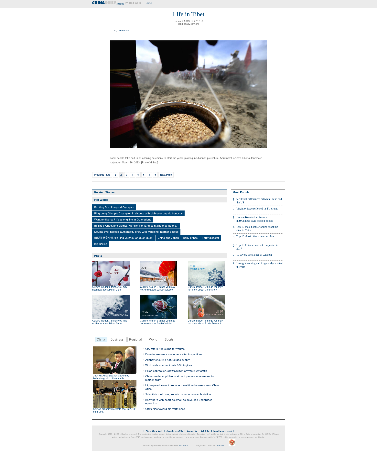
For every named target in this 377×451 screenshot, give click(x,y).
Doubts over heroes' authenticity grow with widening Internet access (136, 231)
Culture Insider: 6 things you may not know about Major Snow (205, 288)
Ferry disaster (210, 237)
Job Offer (205, 431)
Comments (123, 30)
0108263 (183, 445)
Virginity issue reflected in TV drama (257, 208)
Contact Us (192, 431)
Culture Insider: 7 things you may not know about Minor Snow (109, 322)
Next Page (166, 174)
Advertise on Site (175, 431)
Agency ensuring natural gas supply (167, 359)
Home (148, 3)
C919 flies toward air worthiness (165, 408)
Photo (98, 255)
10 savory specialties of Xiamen (254, 254)
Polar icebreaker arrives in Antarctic (176, 370)
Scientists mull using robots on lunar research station (178, 394)
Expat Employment (222, 431)
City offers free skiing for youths (165, 348)
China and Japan (168, 237)
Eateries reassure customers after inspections (173, 354)
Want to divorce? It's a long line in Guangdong (122, 219)
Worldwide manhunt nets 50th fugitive (168, 365)
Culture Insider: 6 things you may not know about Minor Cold (109, 288)
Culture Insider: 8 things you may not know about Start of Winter (157, 322)
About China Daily (154, 431)
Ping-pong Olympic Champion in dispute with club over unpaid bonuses (138, 213)
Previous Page (102, 174)
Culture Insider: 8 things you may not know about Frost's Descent (205, 322)
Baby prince (190, 237)
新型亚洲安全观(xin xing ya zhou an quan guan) (124, 237)
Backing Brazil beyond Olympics (114, 207)
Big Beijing (100, 243)
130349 (220, 445)
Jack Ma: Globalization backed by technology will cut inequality (111, 377)
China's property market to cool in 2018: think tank (114, 410)
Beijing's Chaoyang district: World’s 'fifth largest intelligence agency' (136, 225)
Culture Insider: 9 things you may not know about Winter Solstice (157, 288)
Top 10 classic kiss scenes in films (255, 236)
